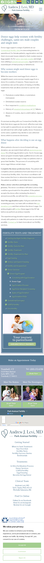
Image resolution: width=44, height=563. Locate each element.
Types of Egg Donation (20, 293)
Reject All (22, 558)
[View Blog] (15, 2)
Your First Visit (22, 449)
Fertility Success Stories (22, 453)
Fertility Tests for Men (16, 246)
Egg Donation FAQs (19, 297)
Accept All (22, 545)
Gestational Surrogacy (16, 301)
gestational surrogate (20, 62)
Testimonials (22, 455)
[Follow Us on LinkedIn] (12, 2)
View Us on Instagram (22, 503)
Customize (22, 552)
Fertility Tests (13, 242)
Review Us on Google (22, 505)
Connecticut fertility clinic (10, 50)
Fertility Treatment (15, 250)
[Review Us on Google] (8, 2)
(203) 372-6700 (36, 369)
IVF (34, 109)
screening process (35, 196)
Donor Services (13, 270)
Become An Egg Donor (22, 475)
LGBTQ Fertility (13, 305)
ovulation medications (27, 105)
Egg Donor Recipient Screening (23, 289)
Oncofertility (12, 309)
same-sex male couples (24, 59)
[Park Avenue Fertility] (18, 11)
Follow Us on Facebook (22, 500)
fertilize (18, 209)
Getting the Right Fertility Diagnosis (21, 238)
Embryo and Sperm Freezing (18, 262)
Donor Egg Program (17, 274)
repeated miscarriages (22, 109)
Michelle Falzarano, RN (22, 490)
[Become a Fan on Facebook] (2, 2)
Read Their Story (11, 405)
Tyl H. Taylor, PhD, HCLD (22, 488)
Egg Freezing (12, 258)
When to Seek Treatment (22, 446)
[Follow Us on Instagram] (5, 2)
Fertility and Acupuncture (17, 266)
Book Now (34, 374)
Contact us (12, 222)
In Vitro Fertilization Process (22, 466)
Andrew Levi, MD (22, 485)
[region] (22, 543)
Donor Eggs (16, 281)
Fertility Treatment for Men (18, 254)
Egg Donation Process (20, 285)
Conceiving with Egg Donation (23, 278)
